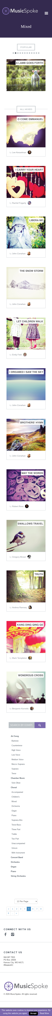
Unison (14, 848)
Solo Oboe (16, 783)
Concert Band (17, 857)
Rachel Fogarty (19, 203)
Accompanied (17, 792)
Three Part (16, 829)
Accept (33, 1013)
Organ (14, 811)
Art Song (15, 736)
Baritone (15, 741)
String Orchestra (18, 876)
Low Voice (16, 755)
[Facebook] (6, 934)
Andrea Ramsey (19, 607)
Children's (16, 797)
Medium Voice (17, 759)
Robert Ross (18, 506)
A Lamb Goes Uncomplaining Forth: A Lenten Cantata (26, 86)
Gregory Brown (19, 557)
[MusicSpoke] (20, 11)
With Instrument (18, 853)
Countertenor (17, 745)
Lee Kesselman (19, 152)
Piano (14, 815)
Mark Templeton (19, 658)
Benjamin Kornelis (20, 708)
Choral (14, 787)
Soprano (15, 769)
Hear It (15, 75)
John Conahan (19, 253)
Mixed (14, 801)
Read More (44, 1013)
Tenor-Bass (16, 825)
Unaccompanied (18, 843)
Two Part (15, 839)
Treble (14, 834)
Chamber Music (18, 778)
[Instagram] (13, 934)
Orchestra (16, 806)
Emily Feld (17, 354)
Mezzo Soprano (18, 764)
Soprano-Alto (17, 820)
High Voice (16, 750)
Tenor (14, 773)
